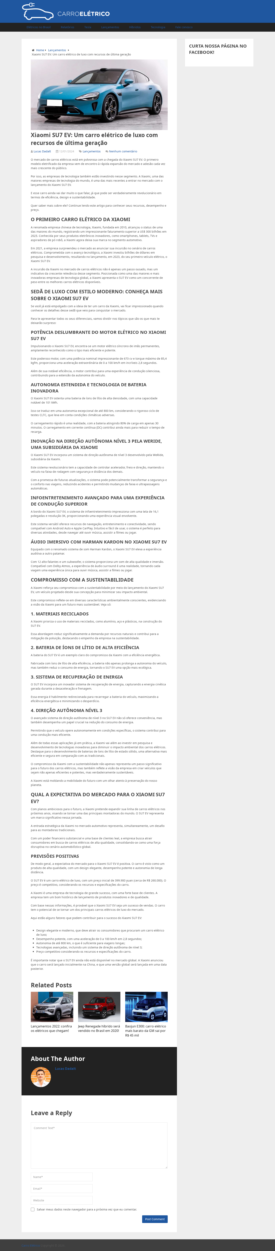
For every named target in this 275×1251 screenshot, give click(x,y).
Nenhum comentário (123, 151)
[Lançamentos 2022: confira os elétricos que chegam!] (52, 1007)
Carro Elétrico (31, 1245)
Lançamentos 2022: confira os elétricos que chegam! (51, 1028)
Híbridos (135, 27)
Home (40, 50)
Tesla (87, 27)
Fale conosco (183, 27)
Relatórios (67, 27)
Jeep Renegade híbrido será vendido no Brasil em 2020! (99, 1028)
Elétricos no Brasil (39, 27)
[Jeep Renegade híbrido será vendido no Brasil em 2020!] (99, 1007)
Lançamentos (110, 27)
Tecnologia (158, 27)
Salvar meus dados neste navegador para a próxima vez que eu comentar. (87, 1209)
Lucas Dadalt (42, 151)
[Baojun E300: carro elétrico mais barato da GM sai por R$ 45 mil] (146, 1007)
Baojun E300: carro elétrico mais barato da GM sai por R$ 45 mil (145, 1031)
